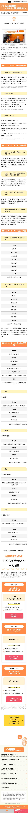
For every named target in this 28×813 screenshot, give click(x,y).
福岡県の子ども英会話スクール (9, 774)
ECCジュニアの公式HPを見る (13, 657)
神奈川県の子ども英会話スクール (10, 759)
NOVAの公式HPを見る (13, 615)
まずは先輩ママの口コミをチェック (14, 720)
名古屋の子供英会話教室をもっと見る (17, 503)
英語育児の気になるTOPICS (9, 783)
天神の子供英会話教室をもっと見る (18, 544)
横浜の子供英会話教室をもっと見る (18, 462)
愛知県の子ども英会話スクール (9, 764)
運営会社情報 (5, 788)
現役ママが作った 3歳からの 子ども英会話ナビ (19, 1)
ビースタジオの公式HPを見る (13, 699)
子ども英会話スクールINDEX (9, 778)
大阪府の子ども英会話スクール (9, 769)
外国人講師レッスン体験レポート (21, 811)
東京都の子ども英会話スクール (9, 755)
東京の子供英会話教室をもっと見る (18, 424)
